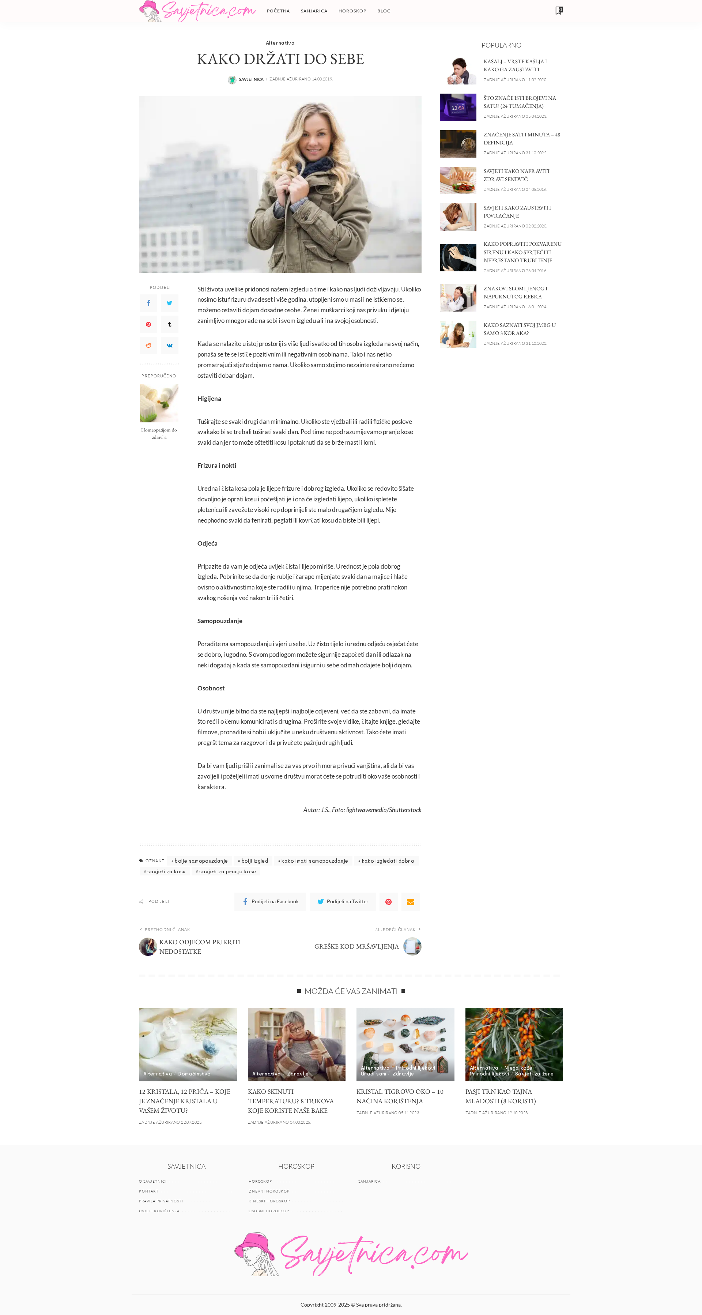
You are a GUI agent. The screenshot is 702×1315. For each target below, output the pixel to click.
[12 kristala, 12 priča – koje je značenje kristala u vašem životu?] (188, 1044)
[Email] (410, 902)
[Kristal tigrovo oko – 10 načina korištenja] (405, 1044)
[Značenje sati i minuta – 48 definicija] (458, 144)
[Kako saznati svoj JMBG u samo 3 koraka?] (458, 334)
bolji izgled (255, 861)
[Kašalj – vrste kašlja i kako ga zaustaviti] (458, 70)
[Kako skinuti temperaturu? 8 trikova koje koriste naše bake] (297, 1044)
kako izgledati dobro (388, 861)
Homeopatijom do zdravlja (159, 433)
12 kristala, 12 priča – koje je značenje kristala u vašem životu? (184, 1101)
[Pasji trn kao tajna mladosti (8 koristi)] (514, 1044)
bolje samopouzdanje (201, 861)
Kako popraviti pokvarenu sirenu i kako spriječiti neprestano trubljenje (523, 252)
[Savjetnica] (197, 11)
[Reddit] (148, 345)
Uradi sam (373, 1073)
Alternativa (280, 42)
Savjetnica (251, 79)
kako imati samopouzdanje (315, 861)
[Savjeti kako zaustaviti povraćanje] (458, 217)
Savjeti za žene (534, 1073)
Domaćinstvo (194, 1073)
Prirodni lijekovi (415, 1067)
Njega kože (519, 1067)
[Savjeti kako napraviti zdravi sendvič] (458, 180)
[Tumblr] (169, 324)
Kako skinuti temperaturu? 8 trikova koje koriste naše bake (291, 1101)
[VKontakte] (169, 345)
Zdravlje (298, 1073)
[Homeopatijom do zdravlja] (159, 403)
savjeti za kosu (166, 871)
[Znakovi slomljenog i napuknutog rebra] (458, 298)
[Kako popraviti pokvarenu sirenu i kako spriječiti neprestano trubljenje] (458, 257)
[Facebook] (148, 303)
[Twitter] (169, 303)
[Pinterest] (148, 324)
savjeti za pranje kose (227, 871)
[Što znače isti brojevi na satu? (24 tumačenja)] (458, 107)
